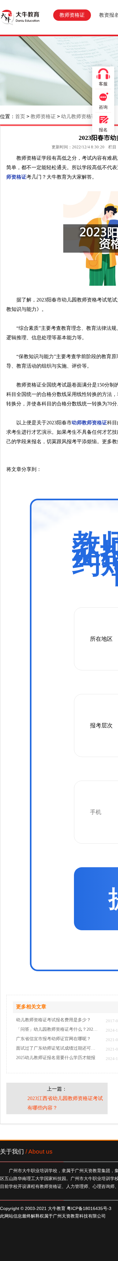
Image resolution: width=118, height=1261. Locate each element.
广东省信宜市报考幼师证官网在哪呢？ (53, 1039)
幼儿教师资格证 (78, 116)
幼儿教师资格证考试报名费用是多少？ (53, 1020)
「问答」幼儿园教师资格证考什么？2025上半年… (57, 1029)
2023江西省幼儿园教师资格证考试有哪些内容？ (65, 1103)
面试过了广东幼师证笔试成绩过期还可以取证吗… (57, 1048)
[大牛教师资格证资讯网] (20, 17)
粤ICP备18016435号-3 (89, 1208)
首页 (20, 116)
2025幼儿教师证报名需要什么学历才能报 (55, 1058)
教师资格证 (72, 15)
